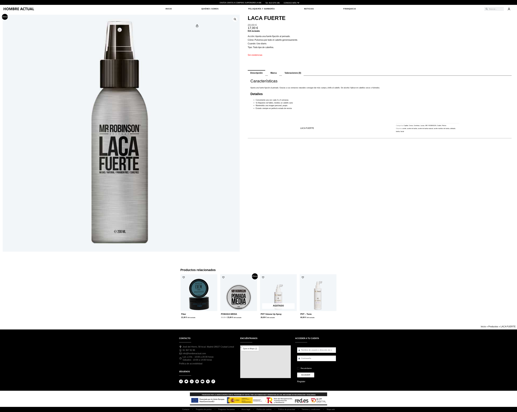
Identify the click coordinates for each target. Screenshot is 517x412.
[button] (235, 19)
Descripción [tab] (256, 73)
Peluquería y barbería (261, 9)
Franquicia (349, 9)
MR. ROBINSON (430, 125)
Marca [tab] (273, 73)
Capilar (406, 125)
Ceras (411, 125)
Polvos (444, 125)
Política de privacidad (286, 409)
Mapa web (331, 409)
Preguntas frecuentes (226, 409)
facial (402, 131)
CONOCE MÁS (290, 3)
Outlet (439, 125)
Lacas (422, 125)
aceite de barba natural (425, 128)
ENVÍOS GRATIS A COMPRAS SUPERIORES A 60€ (240, 3)
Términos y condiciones (311, 409)
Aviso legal (246, 409)
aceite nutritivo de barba (441, 128)
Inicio (168, 9)
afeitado (452, 128)
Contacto (185, 409)
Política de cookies (264, 409)
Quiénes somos (210, 9)
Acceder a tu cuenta (307, 338)
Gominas (417, 125)
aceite (404, 128)
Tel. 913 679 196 (272, 3)
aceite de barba (412, 128)
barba (398, 131)
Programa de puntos (204, 409)
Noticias (309, 9)
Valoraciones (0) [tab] (293, 73)
